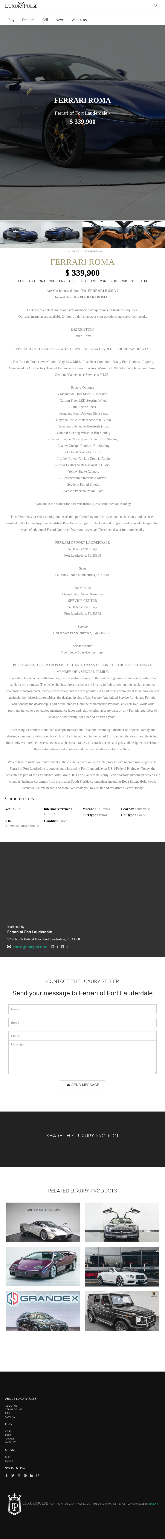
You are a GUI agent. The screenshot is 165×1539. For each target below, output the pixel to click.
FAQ (7, 1413)
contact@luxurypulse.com (30, 947)
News (60, 19)
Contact (11, 1416)
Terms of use (14, 1409)
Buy (11, 19)
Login (9, 1460)
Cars (8, 1431)
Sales (75, 251)
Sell (45, 19)
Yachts (10, 1438)
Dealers (28, 19)
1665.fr (153, 1503)
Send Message (84, 1085)
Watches (11, 1442)
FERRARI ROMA (93, 251)
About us (80, 19)
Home (8, 1435)
